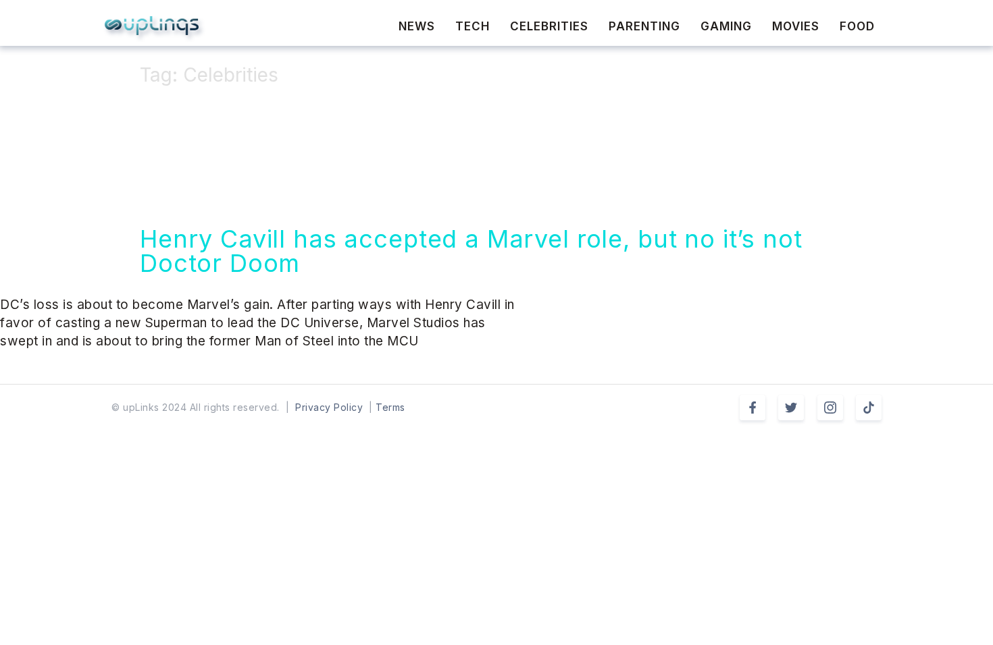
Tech (472, 26)
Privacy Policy (329, 407)
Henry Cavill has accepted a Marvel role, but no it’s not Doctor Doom (471, 251)
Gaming (726, 26)
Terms (390, 407)
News (417, 26)
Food (857, 26)
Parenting (644, 26)
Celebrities (549, 26)
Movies (795, 26)
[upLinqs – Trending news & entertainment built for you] (152, 25)
